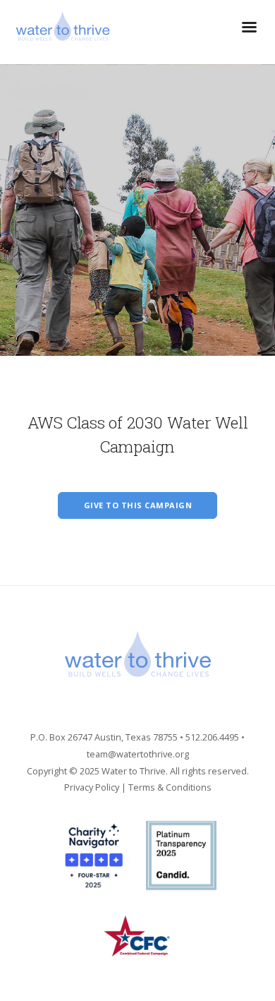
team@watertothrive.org (138, 754)
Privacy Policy (91, 787)
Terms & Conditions (170, 787)
